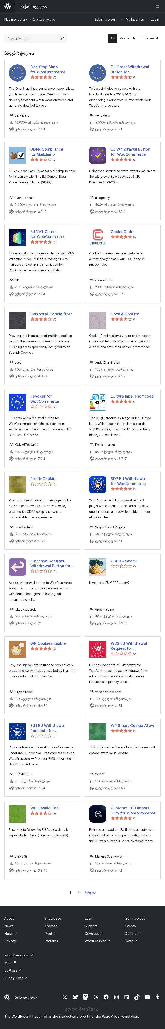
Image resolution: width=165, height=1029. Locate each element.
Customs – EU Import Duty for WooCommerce (133, 810)
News (8, 926)
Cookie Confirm (125, 314)
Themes (50, 926)
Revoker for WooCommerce (44, 398)
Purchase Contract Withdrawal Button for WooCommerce (50, 564)
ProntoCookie (42, 478)
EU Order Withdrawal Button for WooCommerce (130, 69)
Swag (131, 941)
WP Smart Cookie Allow (132, 725)
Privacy (10, 941)
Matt (10, 963)
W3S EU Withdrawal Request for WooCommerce (129, 646)
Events (130, 926)
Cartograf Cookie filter (51, 314)
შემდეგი (90, 892)
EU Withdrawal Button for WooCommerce (130, 151)
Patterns (51, 941)
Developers (93, 933)
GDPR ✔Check (124, 561)
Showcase (52, 918)
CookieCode (122, 231)
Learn (89, 918)
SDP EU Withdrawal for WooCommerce (128, 481)
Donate (133, 933)
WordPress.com (19, 955)
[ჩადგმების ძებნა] (62, 38)
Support (91, 926)
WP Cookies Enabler (48, 643)
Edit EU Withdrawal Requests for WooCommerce (47, 728)
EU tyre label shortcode (132, 396)
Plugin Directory (15, 19)
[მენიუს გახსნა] (158, 6)
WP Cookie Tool (45, 808)
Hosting (10, 933)
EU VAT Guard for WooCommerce (48, 234)
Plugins (49, 933)
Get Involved (135, 918)
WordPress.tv (97, 941)
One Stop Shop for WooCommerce (48, 69)
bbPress (13, 970)
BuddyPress (16, 978)
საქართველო (25, 997)
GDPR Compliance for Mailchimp (46, 151)
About (9, 918)
